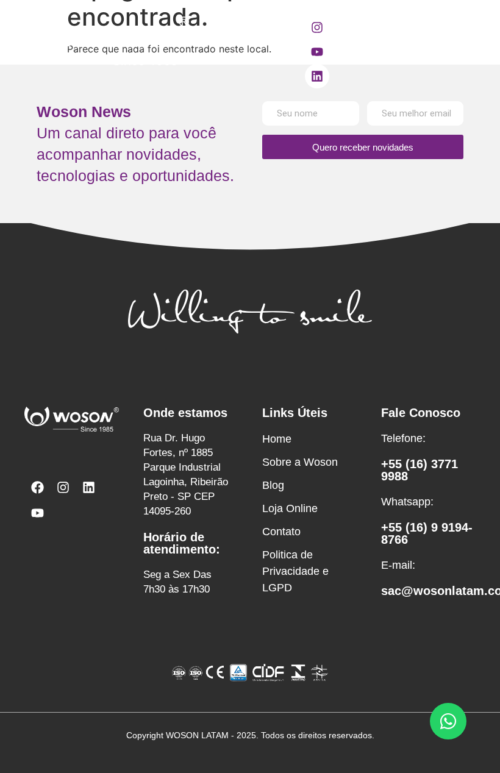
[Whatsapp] (448, 721)
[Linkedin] (317, 76)
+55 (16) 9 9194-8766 (427, 533)
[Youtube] (317, 52)
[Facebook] (37, 487)
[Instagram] (317, 27)
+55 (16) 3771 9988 (419, 470)
